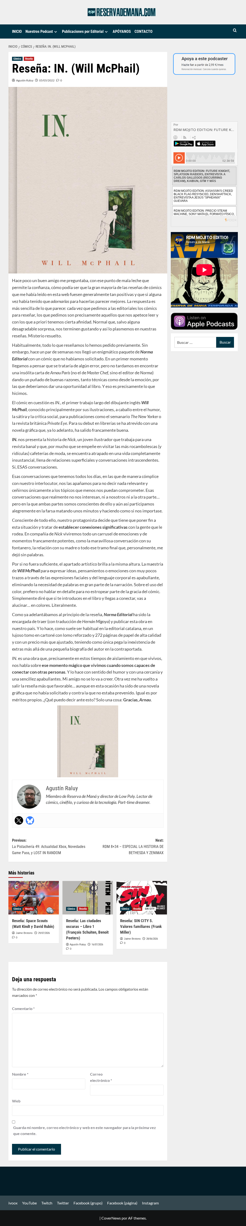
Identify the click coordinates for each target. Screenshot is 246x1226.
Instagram (150, 1203)
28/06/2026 (152, 938)
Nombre (20, 1074)
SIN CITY (149, 908)
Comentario (23, 1008)
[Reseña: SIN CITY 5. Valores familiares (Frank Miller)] (142, 897)
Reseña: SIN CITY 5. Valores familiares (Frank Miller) (141, 926)
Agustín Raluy (24, 80)
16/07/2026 (97, 944)
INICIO (17, 31)
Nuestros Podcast (39, 31)
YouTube (29, 1203)
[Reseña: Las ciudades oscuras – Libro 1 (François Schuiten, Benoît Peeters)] (87, 897)
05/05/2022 (47, 80)
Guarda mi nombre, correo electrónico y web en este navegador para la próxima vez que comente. (84, 1130)
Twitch (46, 1203)
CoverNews (111, 1218)
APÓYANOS (122, 31)
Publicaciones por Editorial (83, 31)
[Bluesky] (30, 820)
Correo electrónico (101, 1077)
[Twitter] (19, 820)
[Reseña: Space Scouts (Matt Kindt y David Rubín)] (33, 897)
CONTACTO (144, 31)
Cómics (17, 58)
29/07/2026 (44, 933)
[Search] (235, 30)
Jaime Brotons (24, 932)
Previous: (48, 846)
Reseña (29, 58)
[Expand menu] (55, 32)
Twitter (63, 1203)
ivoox (13, 1203)
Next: (133, 846)
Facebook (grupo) (88, 1203)
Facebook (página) (122, 1203)
